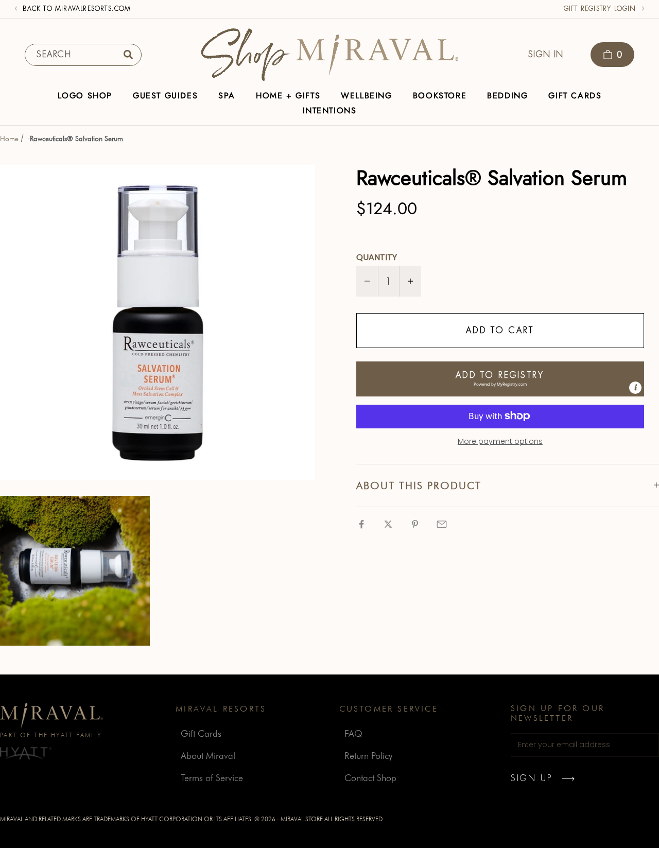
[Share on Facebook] (361, 524)
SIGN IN (546, 54)
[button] (500, 378)
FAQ (353, 733)
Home (9, 138)
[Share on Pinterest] (415, 524)
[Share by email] (442, 524)
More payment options (500, 441)
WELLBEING (366, 95)
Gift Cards (201, 733)
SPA (226, 95)
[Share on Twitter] (388, 524)
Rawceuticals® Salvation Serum (76, 138)
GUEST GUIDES (165, 95)
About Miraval (208, 755)
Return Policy (368, 755)
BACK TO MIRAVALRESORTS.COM (77, 9)
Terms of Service (212, 777)
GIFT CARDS (574, 95)
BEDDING (507, 95)
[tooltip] (635, 387)
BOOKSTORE (439, 95)
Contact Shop (370, 777)
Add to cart (500, 330)
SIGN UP (531, 778)
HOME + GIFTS (288, 95)
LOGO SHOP (85, 95)
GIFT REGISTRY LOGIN (600, 9)
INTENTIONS (330, 110)
